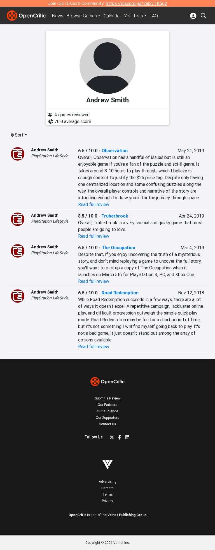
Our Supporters (107, 417)
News (57, 16)
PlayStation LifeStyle (49, 155)
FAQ (154, 16)
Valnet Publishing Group (127, 515)
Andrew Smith (45, 149)
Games (82, 16)
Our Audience (107, 411)
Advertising (107, 481)
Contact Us (107, 424)
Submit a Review (107, 398)
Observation (115, 150)
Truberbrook (114, 216)
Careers (107, 488)
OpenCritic (77, 515)
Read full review (93, 204)
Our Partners (107, 405)
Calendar (112, 16)
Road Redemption (120, 292)
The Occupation (118, 247)
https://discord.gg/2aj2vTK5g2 (136, 3)
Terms (107, 494)
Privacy (107, 501)
